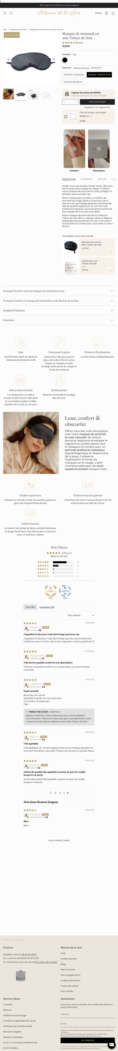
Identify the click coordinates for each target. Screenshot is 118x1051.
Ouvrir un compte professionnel (20, 1042)
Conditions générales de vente (19, 1020)
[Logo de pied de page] (14, 940)
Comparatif (96, 68)
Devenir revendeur (13, 1037)
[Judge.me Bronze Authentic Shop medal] (50, 591)
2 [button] (55, 793)
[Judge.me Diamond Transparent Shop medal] (65, 591)
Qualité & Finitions (14, 310)
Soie (5, 29)
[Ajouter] (110, 251)
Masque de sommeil (18, 29)
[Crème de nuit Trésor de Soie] (70, 266)
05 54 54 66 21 (29, 954)
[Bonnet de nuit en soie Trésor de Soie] (70, 247)
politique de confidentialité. (97, 1034)
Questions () (46, 607)
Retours (7, 1010)
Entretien (8, 320)
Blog (63, 964)
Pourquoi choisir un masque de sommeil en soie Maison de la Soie (41, 300)
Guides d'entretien (70, 980)
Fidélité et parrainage (14, 1015)
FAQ (63, 953)
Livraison (8, 1004)
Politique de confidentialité (17, 1026)
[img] (30, 623)
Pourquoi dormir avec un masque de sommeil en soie (33, 290)
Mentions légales (12, 1031)
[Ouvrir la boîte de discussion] (112, 1045)
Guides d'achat (69, 958)
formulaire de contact (45, 962)
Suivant (53, 59)
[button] (69, 42)
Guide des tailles (69, 986)
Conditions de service (71, 1048)
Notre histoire (68, 969)
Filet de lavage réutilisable (93, 112)
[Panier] (113, 13)
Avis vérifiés (67, 991)
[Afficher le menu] (4, 13)
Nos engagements (70, 975)
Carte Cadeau (10, 1048)
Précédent (9, 59)
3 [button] (60, 793)
